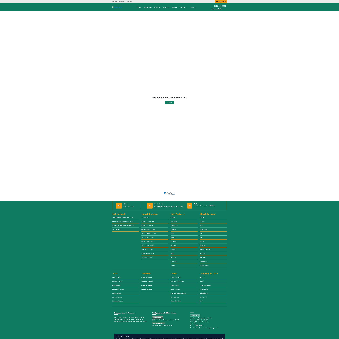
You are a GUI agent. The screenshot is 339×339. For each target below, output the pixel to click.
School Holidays (204, 265)
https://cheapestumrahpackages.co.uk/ (122, 221)
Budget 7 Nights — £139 (148, 233)
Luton (172, 233)
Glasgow (173, 249)
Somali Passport (116, 293)
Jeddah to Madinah (146, 285)
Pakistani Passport (117, 281)
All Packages (145, 217)
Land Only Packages (147, 249)
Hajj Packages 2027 (147, 257)
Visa (173, 7)
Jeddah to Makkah (146, 277)
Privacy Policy (204, 289)
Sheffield (173, 257)
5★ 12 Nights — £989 (147, 245)
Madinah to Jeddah (146, 289)
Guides (192, 7)
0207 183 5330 (220, 6)
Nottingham (174, 261)
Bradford (173, 229)
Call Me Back (216, 9)
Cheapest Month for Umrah (178, 293)
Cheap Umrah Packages (148, 229)
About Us (202, 277)
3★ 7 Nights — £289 (147, 237)
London (173, 217)
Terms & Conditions (205, 285)
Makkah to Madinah (147, 281)
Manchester (174, 221)
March (201, 225)
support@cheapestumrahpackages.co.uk (168, 206)
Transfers (182, 7)
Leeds (172, 253)
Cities (156, 7)
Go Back (169, 102)
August (202, 241)
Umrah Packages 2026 (147, 221)
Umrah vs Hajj (175, 285)
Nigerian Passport (117, 297)
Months (165, 7)
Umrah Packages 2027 (147, 225)
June (201, 233)
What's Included (175, 289)
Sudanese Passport (117, 301)
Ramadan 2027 (204, 261)
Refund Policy (204, 293)
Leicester (173, 237)
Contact (202, 281)
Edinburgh (173, 245)
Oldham (173, 265)
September (203, 245)
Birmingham (174, 225)
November (203, 253)
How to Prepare (175, 297)
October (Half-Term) (205, 249)
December (202, 257)
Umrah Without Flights (147, 253)
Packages (147, 7)
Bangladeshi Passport (118, 289)
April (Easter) (203, 229)
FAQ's (201, 301)
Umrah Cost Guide (176, 277)
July (201, 237)
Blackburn (173, 241)
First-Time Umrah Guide (177, 281)
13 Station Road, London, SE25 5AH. (123, 217)
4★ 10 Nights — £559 (147, 241)
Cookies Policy (204, 297)
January (202, 217)
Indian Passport (116, 285)
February (202, 221)
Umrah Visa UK (116, 277)
